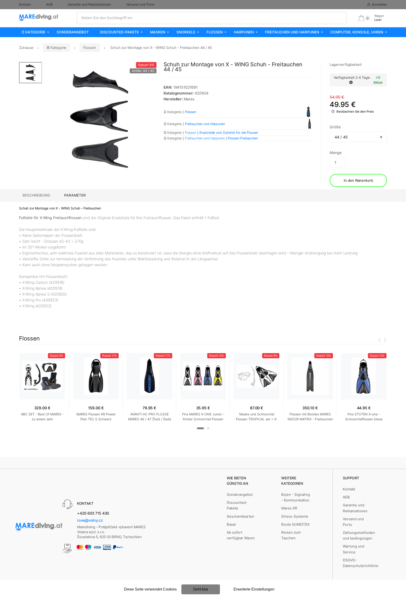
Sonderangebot (73, 32)
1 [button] (200, 428)
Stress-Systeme (294, 516)
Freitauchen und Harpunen (292, 32)
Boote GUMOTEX (295, 524)
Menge (335, 152)
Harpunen (244, 32)
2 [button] (208, 428)
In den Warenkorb (358, 180)
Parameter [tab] (75, 195)
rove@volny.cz (90, 520)
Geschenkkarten (240, 516)
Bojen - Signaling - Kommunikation (295, 497)
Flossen (215, 32)
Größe (335, 127)
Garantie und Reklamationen (89, 4)
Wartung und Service (353, 549)
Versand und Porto (140, 4)
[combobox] (211, 18)
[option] (99, 119)
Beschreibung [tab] (36, 195)
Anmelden (379, 4)
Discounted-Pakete (119, 32)
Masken (157, 32)
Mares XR (289, 508)
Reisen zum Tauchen (291, 535)
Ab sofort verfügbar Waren (241, 535)
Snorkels (185, 32)
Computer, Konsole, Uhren (356, 32)
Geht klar (200, 589)
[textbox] (211, 18)
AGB (49, 4)
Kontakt (25, 4)
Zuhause (26, 47)
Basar (231, 524)
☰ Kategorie (33, 32)
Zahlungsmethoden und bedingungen (359, 535)
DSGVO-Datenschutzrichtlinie (360, 563)
